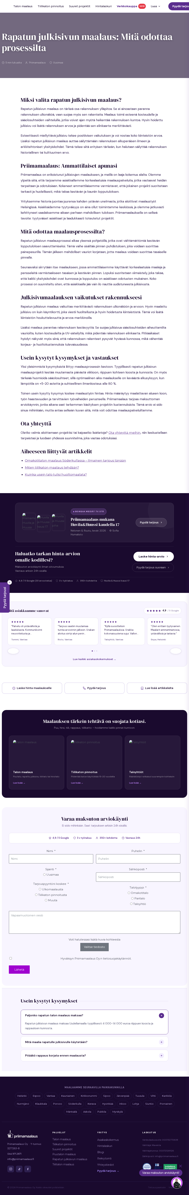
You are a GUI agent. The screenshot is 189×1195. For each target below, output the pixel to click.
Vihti (153, 1095)
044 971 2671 (14, 1153)
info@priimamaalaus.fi (20, 1159)
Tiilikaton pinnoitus (51, 6)
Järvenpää (123, 1095)
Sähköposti (137, 869)
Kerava (92, 1103)
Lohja (136, 1103)
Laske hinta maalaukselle (34, 688)
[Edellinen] (13, 651)
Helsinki (22, 1095)
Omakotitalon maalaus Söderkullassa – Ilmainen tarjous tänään (75, 460)
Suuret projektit (79, 6)
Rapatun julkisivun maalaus (69, 1159)
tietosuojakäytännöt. (117, 958)
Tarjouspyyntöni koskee (49, 884)
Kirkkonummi (89, 1095)
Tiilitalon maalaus (63, 1164)
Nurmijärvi (23, 1103)
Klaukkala (41, 1103)
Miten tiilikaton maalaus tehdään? (52, 467)
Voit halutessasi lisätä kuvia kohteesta (94, 939)
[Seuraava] (175, 651)
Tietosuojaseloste (157, 1187)
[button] (5, 597)
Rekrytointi (104, 1158)
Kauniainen (68, 1095)
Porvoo (57, 1103)
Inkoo (122, 1103)
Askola (87, 1111)
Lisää (154, 6)
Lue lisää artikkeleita (159, 688)
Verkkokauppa (131, 6)
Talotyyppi (137, 887)
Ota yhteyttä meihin (124, 432)
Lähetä (19, 969)
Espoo (36, 1095)
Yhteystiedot (105, 1164)
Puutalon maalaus (64, 1154)
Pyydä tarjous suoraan (151, 567)
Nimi (50, 851)
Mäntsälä (71, 1111)
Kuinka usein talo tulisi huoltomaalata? (56, 474)
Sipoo (106, 1095)
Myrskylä (117, 1111)
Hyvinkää (107, 1103)
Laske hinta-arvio (151, 556)
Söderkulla (74, 1103)
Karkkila (167, 1095)
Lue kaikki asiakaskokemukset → (94, 659)
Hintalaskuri (103, 6)
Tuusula (139, 1095)
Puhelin (136, 851)
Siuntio (149, 1103)
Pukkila (101, 1111)
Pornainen (166, 1103)
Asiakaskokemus (108, 1140)
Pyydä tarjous (149, 522)
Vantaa (51, 1095)
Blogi (100, 1152)
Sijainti (49, 869)
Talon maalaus (22, 6)
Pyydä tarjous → (108, 1171)
